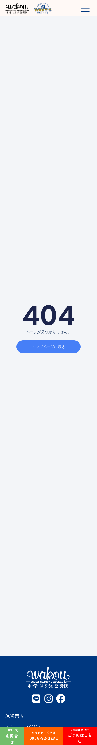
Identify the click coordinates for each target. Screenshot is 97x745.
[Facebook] (60, 698)
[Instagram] (48, 698)
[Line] (36, 698)
